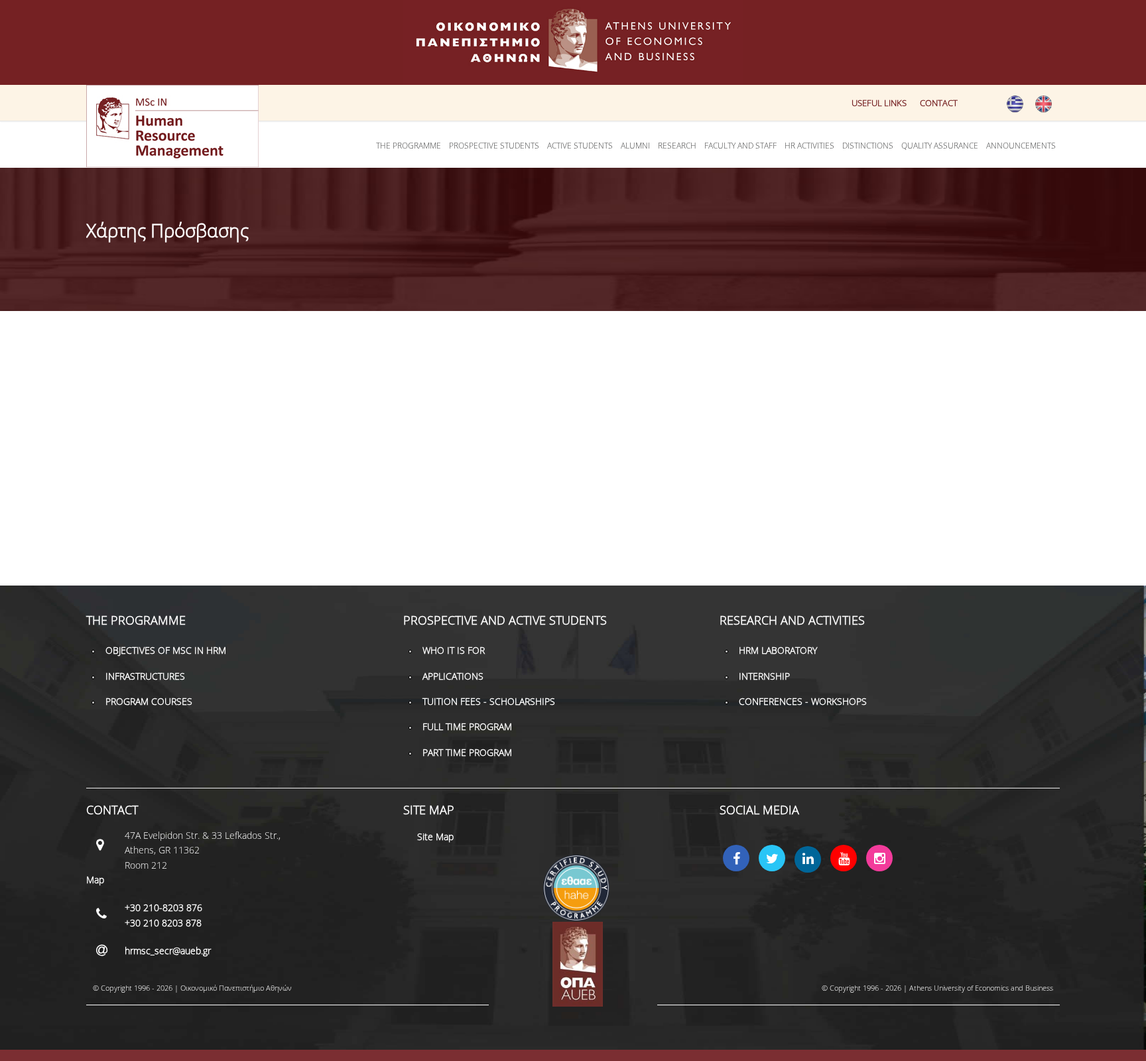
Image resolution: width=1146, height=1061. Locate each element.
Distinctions (867, 145)
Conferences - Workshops (803, 701)
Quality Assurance (939, 145)
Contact (939, 103)
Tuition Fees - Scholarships (488, 701)
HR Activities (809, 145)
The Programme (408, 145)
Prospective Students (494, 145)
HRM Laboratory (778, 650)
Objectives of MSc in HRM (165, 650)
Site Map (435, 836)
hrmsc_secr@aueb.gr (168, 950)
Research (677, 145)
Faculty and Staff (740, 145)
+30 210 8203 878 (163, 922)
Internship (764, 676)
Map (95, 879)
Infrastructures (145, 676)
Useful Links (879, 103)
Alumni (635, 145)
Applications (452, 676)
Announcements (1021, 145)
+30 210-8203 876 (163, 907)
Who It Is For (453, 650)
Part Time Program (467, 752)
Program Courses (148, 701)
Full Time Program (467, 726)
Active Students (580, 145)
